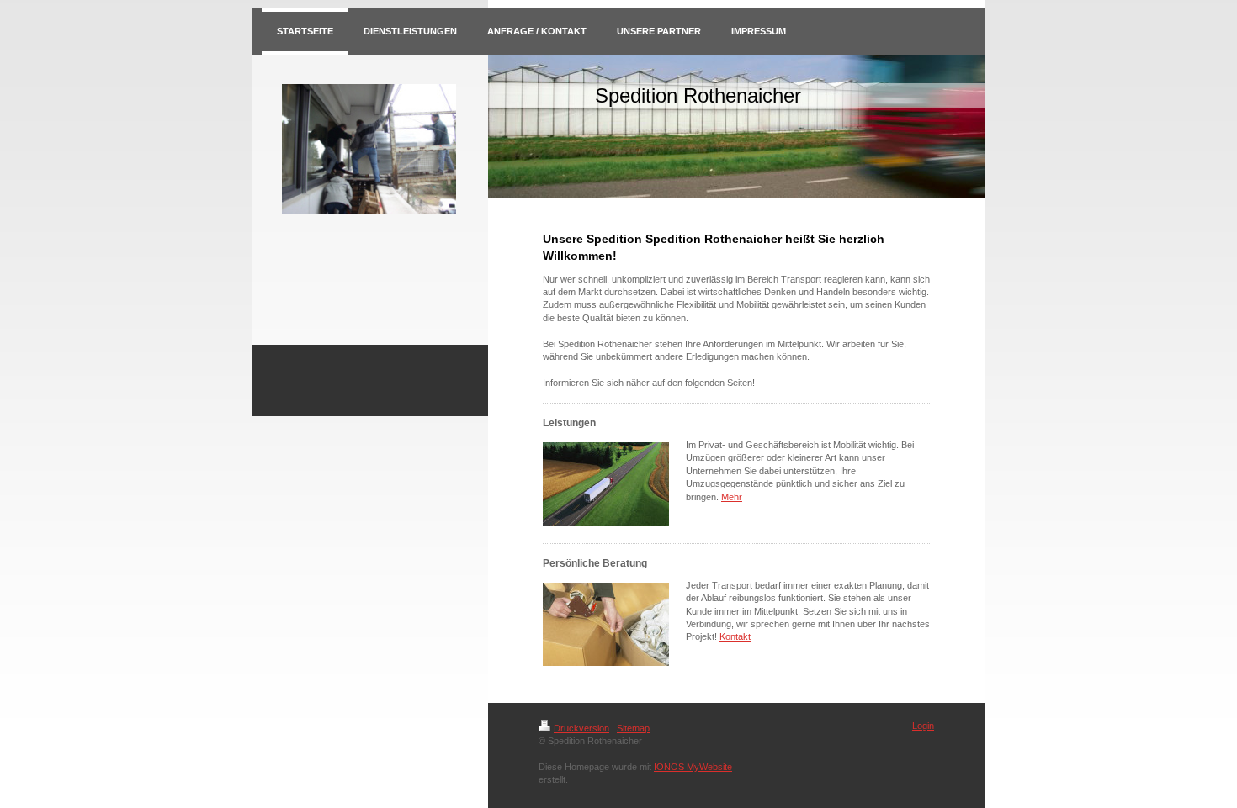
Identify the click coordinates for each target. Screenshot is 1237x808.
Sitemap (633, 728)
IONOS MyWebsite (693, 767)
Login (923, 726)
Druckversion (581, 728)
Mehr (731, 497)
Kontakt (735, 636)
